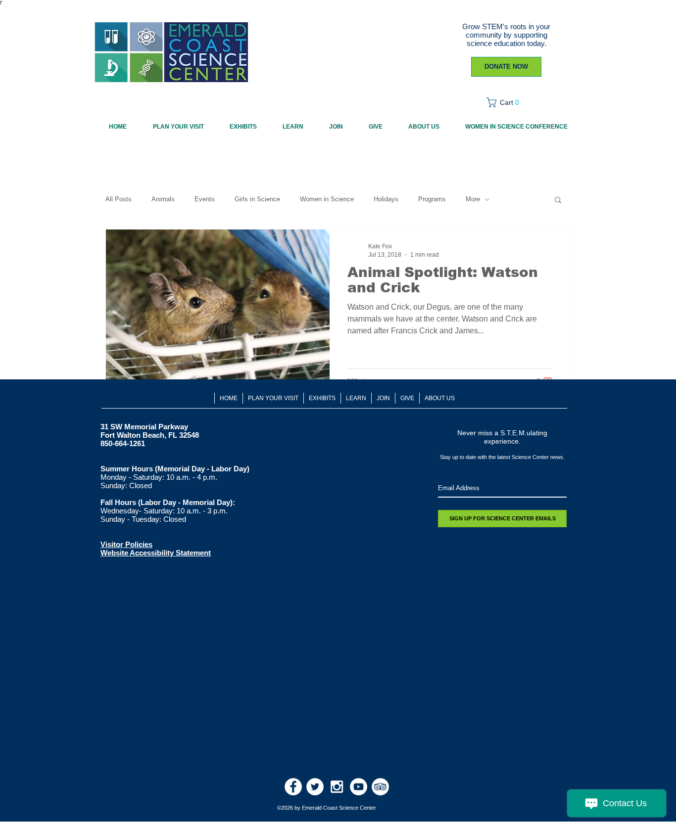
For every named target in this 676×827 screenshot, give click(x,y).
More (473, 199)
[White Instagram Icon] (336, 786)
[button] (506, 102)
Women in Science (327, 199)
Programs (432, 199)
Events (204, 199)
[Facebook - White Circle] (293, 786)
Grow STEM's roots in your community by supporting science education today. (506, 34)
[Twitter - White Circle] (315, 786)
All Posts (118, 199)
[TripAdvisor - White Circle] (380, 786)
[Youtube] (358, 786)
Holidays (386, 199)
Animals (163, 199)
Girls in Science (257, 199)
